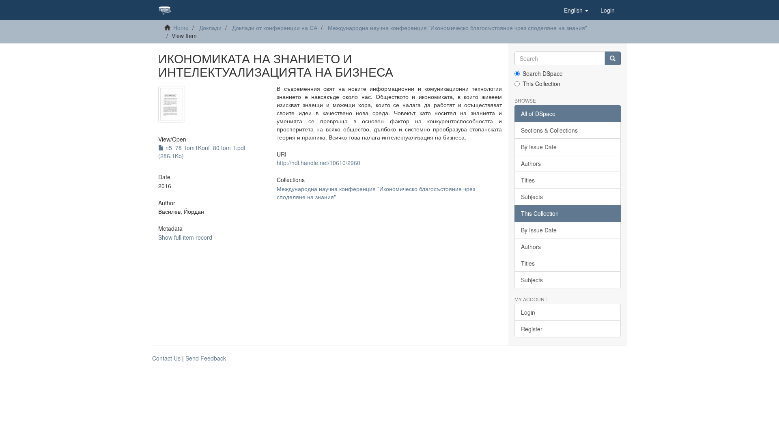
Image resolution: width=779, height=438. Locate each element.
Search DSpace (543, 73)
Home (181, 28)
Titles (528, 180)
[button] (576, 10)
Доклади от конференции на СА (274, 28)
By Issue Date (539, 147)
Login (528, 312)
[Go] (613, 58)
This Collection (541, 83)
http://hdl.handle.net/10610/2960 (318, 163)
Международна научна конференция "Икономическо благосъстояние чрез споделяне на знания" (457, 28)
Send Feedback (205, 358)
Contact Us (166, 358)
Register (531, 329)
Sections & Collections (549, 130)
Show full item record (185, 237)
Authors (531, 163)
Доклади (210, 28)
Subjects (532, 197)
